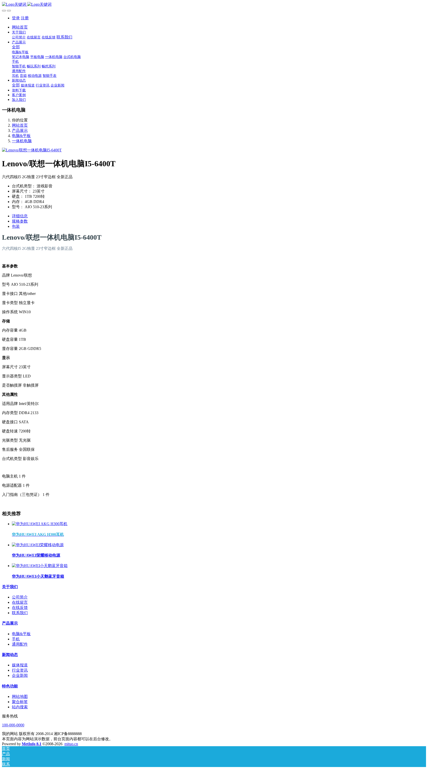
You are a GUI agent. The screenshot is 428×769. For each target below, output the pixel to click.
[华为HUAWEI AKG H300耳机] (39, 524)
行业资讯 (20, 670)
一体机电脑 (22, 141)
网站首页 (20, 27)
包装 (16, 226)
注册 (25, 18)
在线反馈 (20, 607)
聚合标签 (20, 702)
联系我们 (20, 613)
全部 (16, 47)
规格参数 (20, 221)
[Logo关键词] (214, 4)
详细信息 (20, 216)
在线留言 (20, 602)
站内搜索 (20, 707)
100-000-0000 (13, 725)
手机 (16, 639)
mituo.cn (71, 744)
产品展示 (20, 130)
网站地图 (20, 696)
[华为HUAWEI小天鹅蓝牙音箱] (40, 566)
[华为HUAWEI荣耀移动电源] (38, 545)
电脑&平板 (21, 136)
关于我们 (10, 587)
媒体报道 (20, 665)
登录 (16, 18)
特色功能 (10, 686)
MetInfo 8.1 (31, 744)
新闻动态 (10, 655)
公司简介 (20, 597)
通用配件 (20, 644)
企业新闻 (20, 675)
